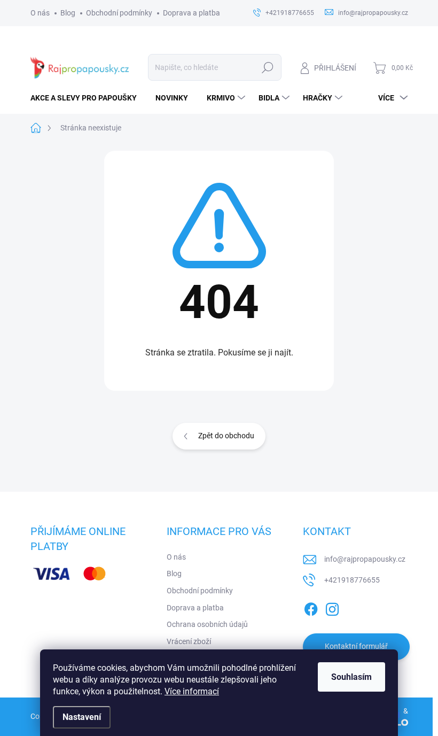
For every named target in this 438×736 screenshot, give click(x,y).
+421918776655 (352, 580)
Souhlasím (351, 677)
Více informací (192, 691)
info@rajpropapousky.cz (364, 559)
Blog (67, 13)
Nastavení (81, 717)
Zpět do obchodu (226, 435)
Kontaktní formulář (356, 646)
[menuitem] (87, 98)
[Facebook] (311, 607)
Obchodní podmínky (119, 13)
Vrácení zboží (189, 641)
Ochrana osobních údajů (207, 624)
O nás (40, 13)
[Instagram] (332, 607)
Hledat (267, 67)
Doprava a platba (191, 13)
